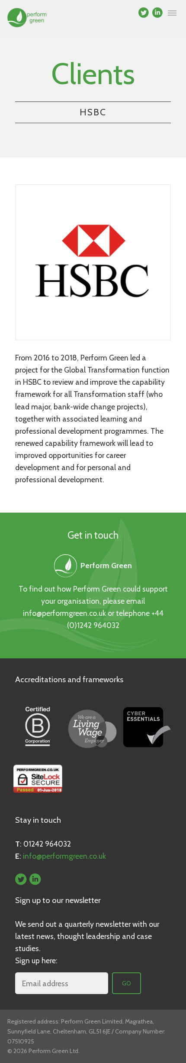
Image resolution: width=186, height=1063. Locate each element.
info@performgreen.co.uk (64, 613)
